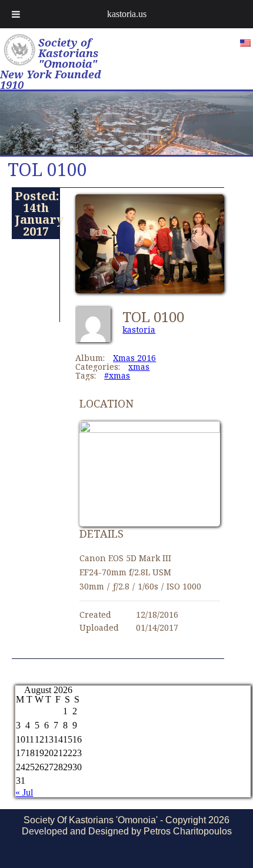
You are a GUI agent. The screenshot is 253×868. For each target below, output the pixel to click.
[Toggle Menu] (16, 14)
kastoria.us (127, 14)
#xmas (117, 375)
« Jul (24, 792)
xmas (138, 366)
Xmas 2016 (134, 357)
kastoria (138, 329)
